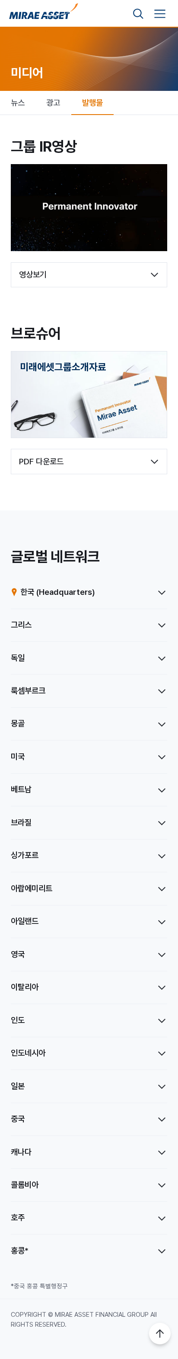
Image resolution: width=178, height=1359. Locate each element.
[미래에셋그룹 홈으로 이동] (43, 14)
